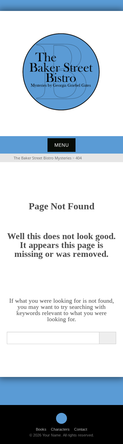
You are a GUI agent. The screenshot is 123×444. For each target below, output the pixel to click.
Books (41, 429)
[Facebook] (61, 418)
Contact (80, 429)
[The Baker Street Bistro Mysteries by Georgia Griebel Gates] (61, 72)
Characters (60, 429)
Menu (61, 145)
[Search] (107, 338)
